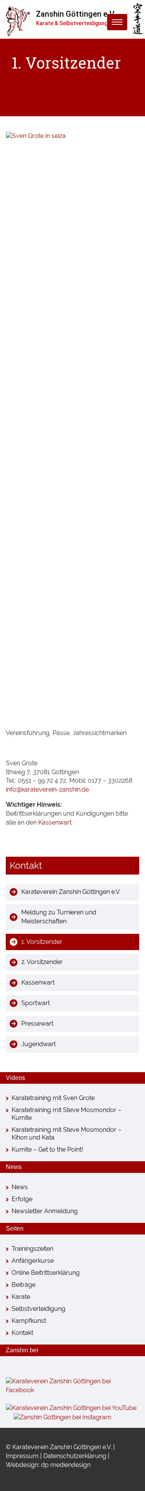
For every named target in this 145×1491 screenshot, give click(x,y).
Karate (21, 1296)
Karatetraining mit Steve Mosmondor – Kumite (66, 1113)
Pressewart (37, 1023)
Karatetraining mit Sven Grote (53, 1098)
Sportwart (35, 1003)
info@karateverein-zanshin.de (47, 789)
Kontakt (22, 1332)
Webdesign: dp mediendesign (48, 1465)
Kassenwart (55, 822)
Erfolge (22, 1199)
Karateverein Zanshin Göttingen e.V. (71, 891)
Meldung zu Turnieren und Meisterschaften (58, 917)
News (20, 1187)
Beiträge (24, 1284)
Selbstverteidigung (38, 1308)
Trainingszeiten (32, 1248)
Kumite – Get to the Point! (47, 1149)
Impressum (22, 1456)
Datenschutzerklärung (74, 1456)
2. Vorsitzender (42, 962)
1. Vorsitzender (41, 941)
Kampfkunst (29, 1320)
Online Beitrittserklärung (46, 1272)
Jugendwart (38, 1044)
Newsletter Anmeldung (45, 1211)
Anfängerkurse (33, 1260)
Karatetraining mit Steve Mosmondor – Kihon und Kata (66, 1133)
